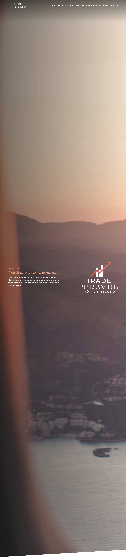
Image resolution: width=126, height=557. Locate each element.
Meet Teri (60, 5)
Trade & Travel (80, 5)
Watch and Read (103, 5)
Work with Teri (69, 5)
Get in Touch (114, 5)
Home (53, 5)
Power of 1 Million (91, 5)
